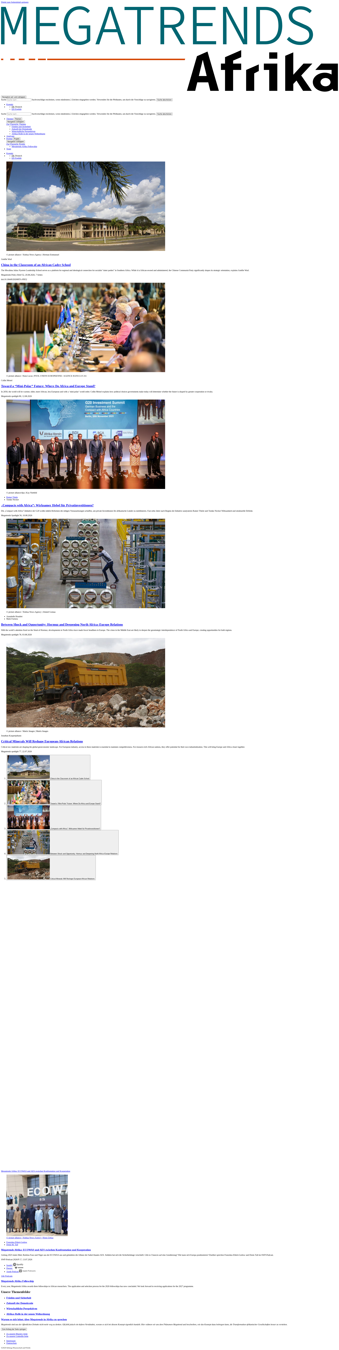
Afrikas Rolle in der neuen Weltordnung (28, 134)
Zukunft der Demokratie (22, 129)
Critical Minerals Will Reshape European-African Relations (42, 741)
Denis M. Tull (12, 1245)
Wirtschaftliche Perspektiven (23, 131)
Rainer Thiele (12, 497)
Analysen (10, 136)
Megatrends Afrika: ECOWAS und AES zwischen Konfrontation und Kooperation (46, 1249)
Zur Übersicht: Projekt (15, 144)
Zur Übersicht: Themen (16, 124)
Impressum (10, 1341)
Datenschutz (11, 1343)
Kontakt (9, 104)
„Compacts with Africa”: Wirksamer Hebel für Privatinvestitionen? (47, 505)
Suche (4, 100)
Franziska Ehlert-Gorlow (16, 1242)
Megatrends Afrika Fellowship (24, 146)
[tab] (48, 767)
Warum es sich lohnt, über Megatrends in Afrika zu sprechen (34, 1319)
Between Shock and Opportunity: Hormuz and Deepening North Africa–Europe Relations (62, 624)
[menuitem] (172, 1341)
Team (8, 149)
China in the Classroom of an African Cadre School (36, 265)
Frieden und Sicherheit (21, 126)
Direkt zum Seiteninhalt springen (14, 2)
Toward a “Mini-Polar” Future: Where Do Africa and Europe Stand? (48, 386)
